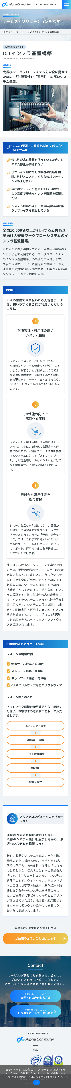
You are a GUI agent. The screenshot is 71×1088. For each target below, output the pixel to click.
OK (36, 1082)
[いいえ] (66, 1076)
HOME (5, 32)
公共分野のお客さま (14, 46)
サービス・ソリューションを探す (24, 32)
